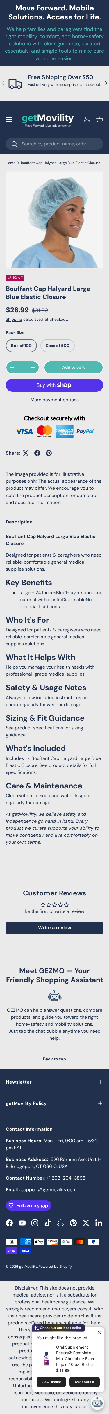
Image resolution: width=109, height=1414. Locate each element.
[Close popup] (99, 1332)
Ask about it (84, 1382)
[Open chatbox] (97, 1403)
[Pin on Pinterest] (49, 453)
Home (10, 163)
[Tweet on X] (25, 453)
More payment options (55, 400)
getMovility (28, 1266)
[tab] (19, 521)
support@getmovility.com (48, 1190)
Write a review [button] (54, 928)
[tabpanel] (54, 689)
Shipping (14, 319)
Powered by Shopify (55, 1266)
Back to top (54, 1059)
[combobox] (54, 144)
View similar (51, 1382)
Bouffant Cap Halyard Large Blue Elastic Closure (60, 163)
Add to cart (73, 367)
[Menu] (9, 119)
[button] (99, 119)
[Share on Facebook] (37, 453)
